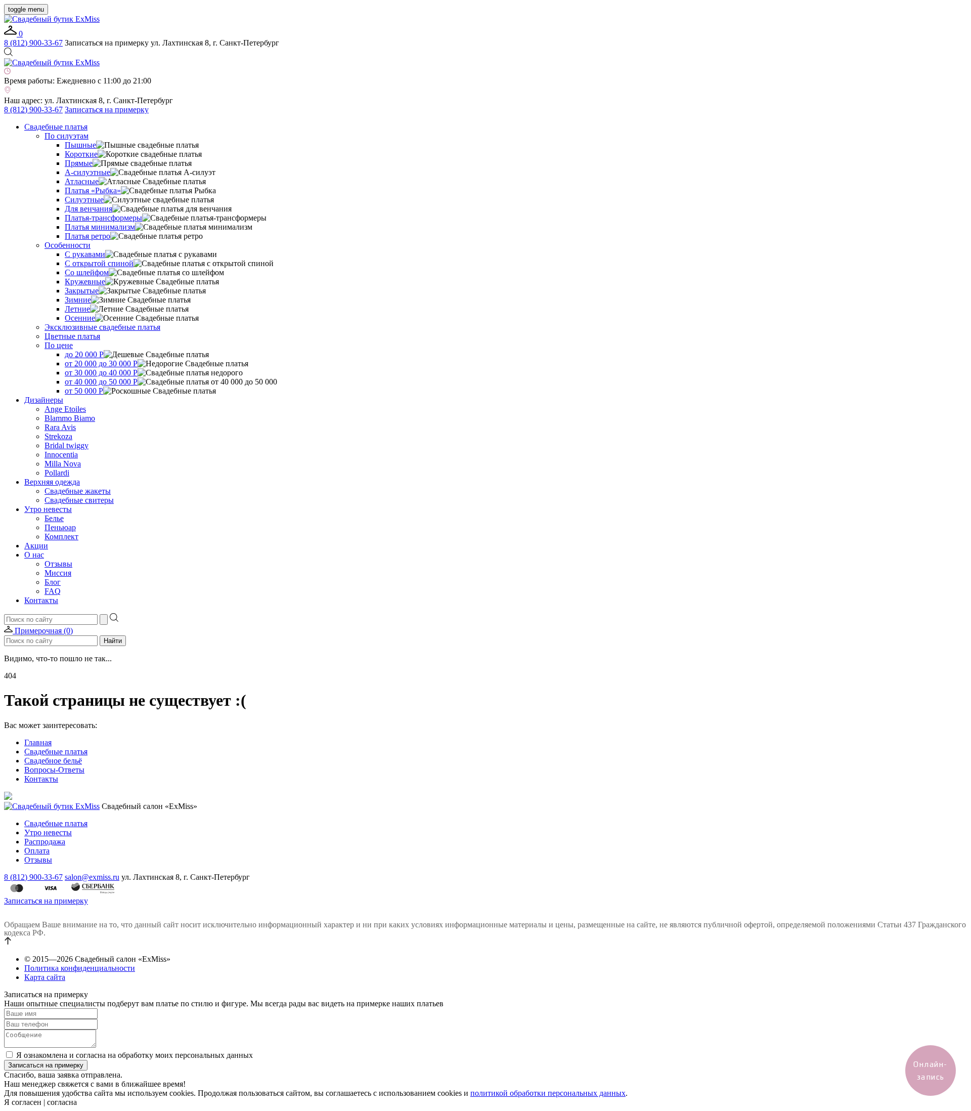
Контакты (41, 600)
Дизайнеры (43, 400)
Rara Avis (60, 427)
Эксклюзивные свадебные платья (102, 327)
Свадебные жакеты (78, 491)
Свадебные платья (55, 126)
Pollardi (57, 472)
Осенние (80, 318)
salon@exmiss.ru (92, 877)
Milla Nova (63, 463)
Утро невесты (48, 509)
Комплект (61, 536)
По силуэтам (67, 136)
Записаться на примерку (107, 109)
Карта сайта (44, 977)
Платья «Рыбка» (93, 190)
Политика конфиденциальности (79, 968)
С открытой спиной (99, 263)
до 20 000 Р (84, 354)
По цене (59, 345)
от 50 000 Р (84, 391)
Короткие (81, 154)
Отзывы (58, 564)
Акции (36, 545)
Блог (53, 582)
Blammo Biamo (70, 418)
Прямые (79, 163)
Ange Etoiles (65, 409)
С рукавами (85, 254)
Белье (54, 518)
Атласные (82, 181)
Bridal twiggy (67, 445)
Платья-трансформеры (103, 217)
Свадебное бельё (53, 760)
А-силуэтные (87, 172)
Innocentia (61, 454)
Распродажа (44, 841)
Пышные (80, 145)
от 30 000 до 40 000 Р (101, 372)
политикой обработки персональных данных (548, 1093)
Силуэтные (84, 199)
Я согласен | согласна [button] (40, 1102)
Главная (38, 742)
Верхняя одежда (52, 482)
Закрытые (82, 290)
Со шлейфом (87, 272)
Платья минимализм (100, 227)
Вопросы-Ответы (54, 769)
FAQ (53, 591)
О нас (34, 554)
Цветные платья (72, 336)
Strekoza (58, 436)
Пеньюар (60, 527)
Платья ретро (87, 236)
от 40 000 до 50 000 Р (101, 381)
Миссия (58, 573)
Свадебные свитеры (79, 500)
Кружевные (85, 281)
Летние (77, 309)
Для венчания (88, 208)
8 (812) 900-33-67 (33, 42)
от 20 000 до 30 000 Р (101, 363)
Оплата (37, 850)
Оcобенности (68, 245)
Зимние (78, 299)
